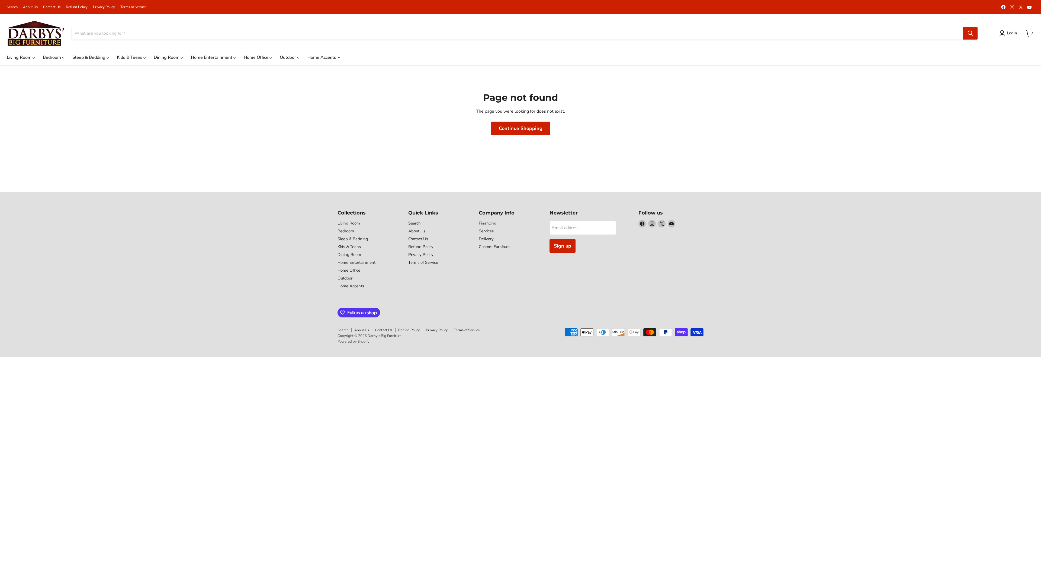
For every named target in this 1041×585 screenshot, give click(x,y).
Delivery (486, 239)
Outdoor (288, 57)
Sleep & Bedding (89, 57)
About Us (30, 7)
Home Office (256, 57)
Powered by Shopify (354, 341)
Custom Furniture (494, 246)
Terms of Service (133, 7)
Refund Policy (77, 7)
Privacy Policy (104, 7)
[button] (1009, 33)
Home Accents (322, 57)
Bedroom (52, 57)
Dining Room (167, 57)
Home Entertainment (212, 57)
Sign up (562, 246)
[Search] (970, 33)
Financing (487, 223)
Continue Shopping (520, 128)
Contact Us (51, 7)
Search (12, 7)
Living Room (20, 57)
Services (486, 231)
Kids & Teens (130, 57)
